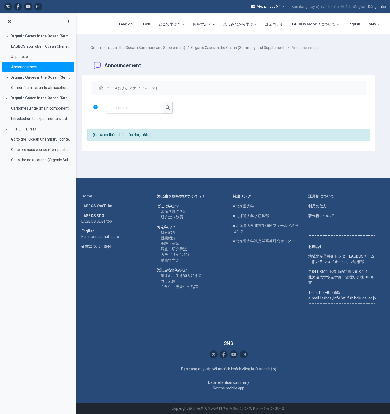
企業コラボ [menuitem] (274, 24)
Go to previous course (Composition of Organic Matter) (41, 149)
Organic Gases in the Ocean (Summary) (41, 77)
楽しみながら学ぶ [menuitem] (238, 24)
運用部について (321, 196)
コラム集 (168, 281)
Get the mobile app (228, 388)
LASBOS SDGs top (96, 221)
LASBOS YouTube (96, 206)
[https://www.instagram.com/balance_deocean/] (38, 7)
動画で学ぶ (170, 260)
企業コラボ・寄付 (96, 246)
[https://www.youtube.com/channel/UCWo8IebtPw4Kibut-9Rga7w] (28, 7)
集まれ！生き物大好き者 (181, 275)
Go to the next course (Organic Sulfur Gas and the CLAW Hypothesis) (41, 160)
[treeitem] (38, 51)
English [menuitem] (353, 24)
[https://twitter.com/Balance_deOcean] (8, 7)
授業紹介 (168, 238)
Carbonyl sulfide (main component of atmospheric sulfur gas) (41, 108)
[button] (267, 6)
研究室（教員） (174, 217)
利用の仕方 (317, 206)
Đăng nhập (377, 6)
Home (86, 196)
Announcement (24, 67)
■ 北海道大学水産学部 (251, 216)
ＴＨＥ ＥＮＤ (23, 129)
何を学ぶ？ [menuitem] (202, 24)
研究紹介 (168, 232)
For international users (100, 237)
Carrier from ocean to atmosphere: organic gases (41, 88)
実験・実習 (170, 243)
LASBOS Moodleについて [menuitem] (313, 24)
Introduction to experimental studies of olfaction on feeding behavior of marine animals (41, 118)
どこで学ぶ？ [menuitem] (170, 24)
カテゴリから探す (175, 255)
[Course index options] (68, 21)
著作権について (321, 216)
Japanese (19, 57)
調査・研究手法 (174, 249)
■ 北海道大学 (243, 206)
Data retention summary (228, 382)
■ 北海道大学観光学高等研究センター (264, 241)
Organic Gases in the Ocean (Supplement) (41, 98)
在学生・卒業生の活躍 (179, 287)
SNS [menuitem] (372, 24)
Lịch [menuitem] (146, 24)
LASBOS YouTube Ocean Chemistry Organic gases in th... (41, 46)
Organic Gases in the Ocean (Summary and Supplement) (41, 36)
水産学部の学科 (174, 211)
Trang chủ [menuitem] (126, 24)
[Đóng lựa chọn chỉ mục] (9, 21)
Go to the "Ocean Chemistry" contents (41, 139)
